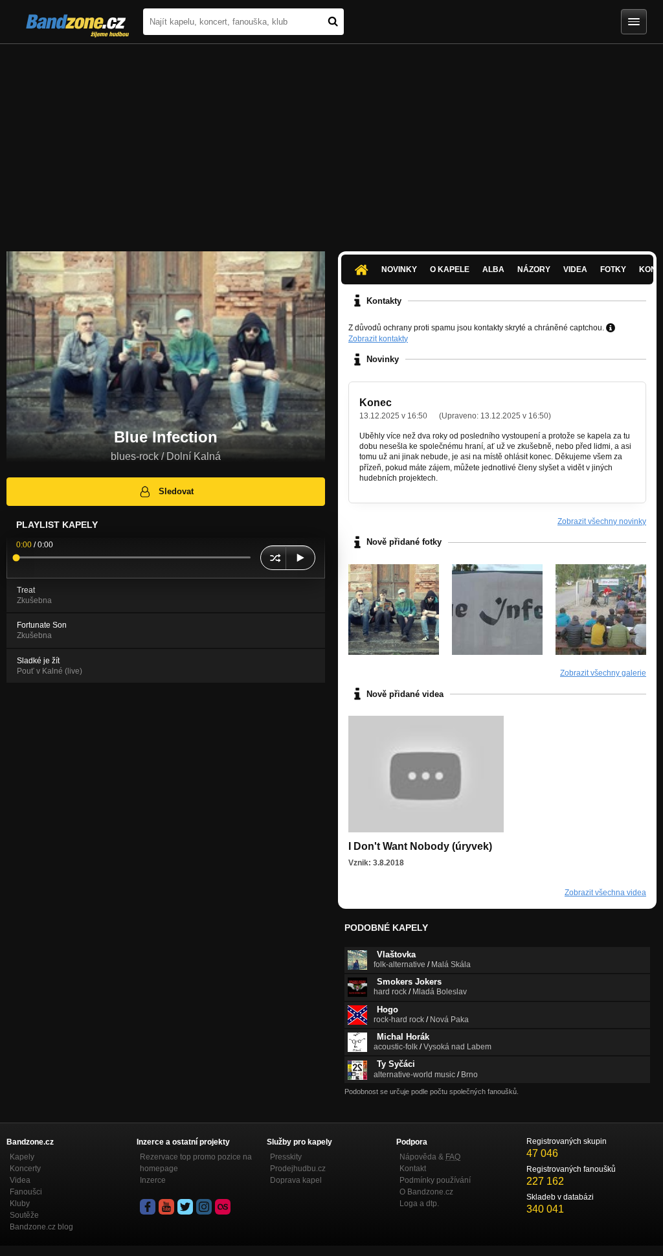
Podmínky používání (435, 1180)
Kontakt (412, 1168)
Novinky (399, 269)
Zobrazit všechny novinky (601, 521)
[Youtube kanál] (166, 1207)
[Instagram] (204, 1207)
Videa (575, 269)
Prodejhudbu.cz (298, 1168)
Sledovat (176, 491)
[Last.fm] (222, 1207)
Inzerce (153, 1180)
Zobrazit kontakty (378, 338)
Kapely (22, 1156)
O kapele (449, 269)
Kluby (20, 1203)
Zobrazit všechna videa (605, 892)
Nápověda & (429, 1156)
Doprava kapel (296, 1180)
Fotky (613, 269)
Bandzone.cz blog (41, 1226)
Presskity (286, 1156)
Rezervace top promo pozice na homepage (196, 1162)
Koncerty (25, 1168)
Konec (375, 402)
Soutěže (24, 1215)
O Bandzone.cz (426, 1191)
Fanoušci (26, 1191)
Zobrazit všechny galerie (603, 673)
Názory (533, 269)
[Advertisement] (331, 141)
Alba (493, 269)
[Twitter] (185, 1207)
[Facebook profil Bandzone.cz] (147, 1207)
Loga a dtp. (419, 1203)
